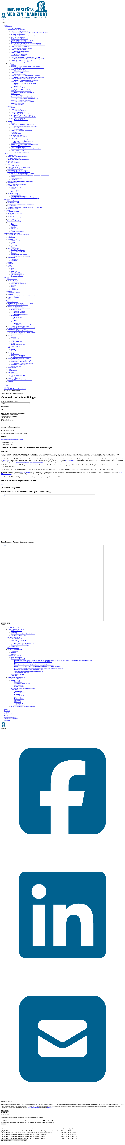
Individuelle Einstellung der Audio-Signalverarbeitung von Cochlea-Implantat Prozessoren (38, 668)
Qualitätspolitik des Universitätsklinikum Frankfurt (21, 328)
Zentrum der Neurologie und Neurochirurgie (23, 97)
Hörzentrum (14, 138)
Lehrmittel (13, 654)
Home (5, 384)
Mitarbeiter (14, 632)
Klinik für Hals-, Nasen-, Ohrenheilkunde (22, 81)
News (9, 265)
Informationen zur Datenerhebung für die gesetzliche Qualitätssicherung (30, 175)
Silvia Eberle (17, 702)
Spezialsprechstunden (16, 638)
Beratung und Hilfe (12, 185)
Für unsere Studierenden (14, 649)
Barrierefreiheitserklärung (11, 718)
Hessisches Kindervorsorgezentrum (20, 140)
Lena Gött (17, 694)
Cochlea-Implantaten (70, 460)
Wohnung (13, 288)
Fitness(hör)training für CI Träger (20, 645)
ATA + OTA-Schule (16, 269)
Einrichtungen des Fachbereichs (16, 29)
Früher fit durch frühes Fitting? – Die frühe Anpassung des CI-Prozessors (33, 665)
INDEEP (9, 214)
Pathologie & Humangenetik (18, 112)
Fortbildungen (14, 228)
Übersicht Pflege (11, 155)
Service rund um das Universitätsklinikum (18, 167)
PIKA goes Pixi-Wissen (13, 162)
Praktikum (10, 294)
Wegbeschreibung (15, 646)
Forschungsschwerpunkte (14, 217)
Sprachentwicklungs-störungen (22, 683)
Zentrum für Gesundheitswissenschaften (21, 42)
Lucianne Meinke (19, 699)
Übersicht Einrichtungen (14, 28)
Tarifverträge (14, 289)
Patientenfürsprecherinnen (18, 192)
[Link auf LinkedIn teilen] (62, 976)
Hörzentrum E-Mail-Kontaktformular (24, 643)
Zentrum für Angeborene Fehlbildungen (21, 130)
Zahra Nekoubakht (19, 696)
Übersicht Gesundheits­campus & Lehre (18, 234)
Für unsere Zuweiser (13, 648)
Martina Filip (17, 697)
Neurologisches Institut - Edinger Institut (22, 115)
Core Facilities (15, 338)
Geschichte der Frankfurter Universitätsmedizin (20, 331)
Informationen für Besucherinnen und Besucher (20, 181)
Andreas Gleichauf (19, 705)
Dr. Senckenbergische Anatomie (19, 39)
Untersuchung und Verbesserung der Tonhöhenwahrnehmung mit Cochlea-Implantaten (37, 666)
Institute (9, 106)
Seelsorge (13, 188)
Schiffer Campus (15, 94)
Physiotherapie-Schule (17, 276)
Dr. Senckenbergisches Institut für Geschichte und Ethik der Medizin (29, 32)
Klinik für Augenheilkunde (18, 69)
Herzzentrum (14, 84)
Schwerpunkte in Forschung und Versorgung (19, 326)
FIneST (13, 242)
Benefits (13, 286)
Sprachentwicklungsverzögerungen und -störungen (29, 462)
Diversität (13, 285)
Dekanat (13, 247)
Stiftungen (10, 381)
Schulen (9, 266)
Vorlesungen (14, 651)
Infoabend (10, 263)
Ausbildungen (11, 237)
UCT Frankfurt (15, 127)
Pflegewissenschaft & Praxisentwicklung (18, 159)
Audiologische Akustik (13, 655)
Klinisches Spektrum (16, 631)
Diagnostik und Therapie (17, 674)
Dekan (12, 318)
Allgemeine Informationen (18, 355)
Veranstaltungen (11, 367)
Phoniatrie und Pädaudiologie (15, 677)
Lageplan (6, 712)
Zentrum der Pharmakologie (18, 49)
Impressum (7, 720)
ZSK (8, 222)
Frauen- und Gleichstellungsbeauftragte (18, 358)
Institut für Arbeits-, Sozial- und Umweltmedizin (24, 36)
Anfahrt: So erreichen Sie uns (15, 169)
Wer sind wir (14, 351)
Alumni (13, 243)
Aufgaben (13, 227)
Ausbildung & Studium (13, 292)
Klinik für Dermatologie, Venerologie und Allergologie (25, 75)
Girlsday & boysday (16, 366)
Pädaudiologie (18, 682)
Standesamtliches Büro (17, 178)
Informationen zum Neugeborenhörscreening (23, 688)
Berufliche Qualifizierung (14, 248)
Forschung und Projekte (17, 659)
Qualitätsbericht (11, 205)
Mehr (2, 484)
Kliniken (9, 63)
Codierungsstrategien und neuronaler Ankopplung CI (28, 671)
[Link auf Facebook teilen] (62, 852)
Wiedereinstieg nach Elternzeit (19, 364)
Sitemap (6, 715)
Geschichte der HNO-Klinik (18, 635)
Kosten (13, 176)
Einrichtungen (8, 386)
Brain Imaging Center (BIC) (18, 55)
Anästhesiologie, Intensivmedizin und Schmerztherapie (25, 66)
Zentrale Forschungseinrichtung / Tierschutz (22, 60)
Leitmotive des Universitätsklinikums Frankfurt (20, 303)
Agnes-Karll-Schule (16, 273)
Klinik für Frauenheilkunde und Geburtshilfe (23, 78)
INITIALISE (11, 216)
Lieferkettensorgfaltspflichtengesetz (16, 329)
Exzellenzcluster (11, 219)
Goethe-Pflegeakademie (17, 274)
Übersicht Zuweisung (13, 201)
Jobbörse (9, 291)
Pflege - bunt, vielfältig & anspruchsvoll (18, 156)
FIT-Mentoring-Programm (14, 213)
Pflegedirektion (15, 315)
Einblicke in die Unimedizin (18, 283)
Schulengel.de (14, 377)
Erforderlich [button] (4, 1112)
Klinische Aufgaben (16, 657)
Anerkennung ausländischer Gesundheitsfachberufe (21, 295)
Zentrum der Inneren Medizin (19, 88)
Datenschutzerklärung (10, 717)
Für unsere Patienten (12, 637)
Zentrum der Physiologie (17, 52)
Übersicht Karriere (12, 279)
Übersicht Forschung (13, 211)
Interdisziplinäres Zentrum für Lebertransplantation (24, 144)
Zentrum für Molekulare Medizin (20, 46)
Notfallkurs (14, 260)
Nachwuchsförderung (17, 341)
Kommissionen (15, 321)
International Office (12, 193)
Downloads (14, 179)
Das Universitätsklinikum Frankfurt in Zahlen (19, 325)
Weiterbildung (11, 257)
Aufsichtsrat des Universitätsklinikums (17, 305)
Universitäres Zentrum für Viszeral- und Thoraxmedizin (26, 149)
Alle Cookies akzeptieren (20, 1140)
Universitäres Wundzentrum (18, 150)
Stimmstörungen (18, 685)
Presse (5, 709)
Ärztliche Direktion (16, 309)
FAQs (9, 299)
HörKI (16, 663)
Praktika (9, 262)
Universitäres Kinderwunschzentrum (21, 146)
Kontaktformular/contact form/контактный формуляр (25, 198)
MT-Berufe (14, 271)
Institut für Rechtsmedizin (18, 118)
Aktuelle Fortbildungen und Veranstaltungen (23, 706)
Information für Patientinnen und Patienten (18, 172)
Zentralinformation (12, 182)
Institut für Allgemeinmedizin (19, 37)
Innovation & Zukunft (13, 161)
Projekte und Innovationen (18, 344)
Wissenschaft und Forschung (15, 202)
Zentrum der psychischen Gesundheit (21, 100)
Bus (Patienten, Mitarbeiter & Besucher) (18, 170)
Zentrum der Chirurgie (17, 72)
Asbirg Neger (18, 700)
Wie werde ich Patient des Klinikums (21, 196)
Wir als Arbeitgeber (12, 280)
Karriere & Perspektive (13, 158)
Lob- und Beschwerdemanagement (16, 184)
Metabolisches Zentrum (17, 135)
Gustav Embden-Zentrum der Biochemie (22, 40)
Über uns (9, 236)
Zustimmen (5, 1114)
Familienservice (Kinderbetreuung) (20, 361)
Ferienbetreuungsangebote (18, 375)
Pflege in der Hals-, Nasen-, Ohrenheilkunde (23, 634)
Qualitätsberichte (8, 714)
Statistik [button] (3, 1124)
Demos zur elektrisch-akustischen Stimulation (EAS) (28, 669)
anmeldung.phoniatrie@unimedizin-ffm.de (12, 439)
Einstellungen (4, 1110)
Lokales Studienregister (17, 231)
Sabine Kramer (18, 691)
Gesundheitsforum (12, 370)
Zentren (9, 121)
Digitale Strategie (15, 346)
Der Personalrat (11, 352)
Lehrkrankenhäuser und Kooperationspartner (19, 380)
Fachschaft (14, 245)
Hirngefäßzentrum (16, 133)
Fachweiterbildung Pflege (18, 251)
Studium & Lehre (12, 239)
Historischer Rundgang (17, 334)
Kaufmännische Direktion (18, 312)
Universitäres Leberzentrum (18, 147)
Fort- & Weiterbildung (13, 297)
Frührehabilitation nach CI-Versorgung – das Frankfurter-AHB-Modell (33, 662)
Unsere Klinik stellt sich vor (14, 629)
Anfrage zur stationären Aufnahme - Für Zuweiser (20, 204)
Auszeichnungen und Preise (21, 672)
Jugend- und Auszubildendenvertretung (21, 357)
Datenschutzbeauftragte (13, 378)
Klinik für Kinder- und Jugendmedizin (21, 91)
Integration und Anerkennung (19, 254)
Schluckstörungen (25, 472)
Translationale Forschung (14, 221)
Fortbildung (14, 253)
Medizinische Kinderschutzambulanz (21, 143)
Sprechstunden (15, 680)
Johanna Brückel (18, 703)
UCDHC (9, 335)
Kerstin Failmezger (19, 692)
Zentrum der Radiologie (17, 103)
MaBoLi (9, 347)
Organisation (14, 225)
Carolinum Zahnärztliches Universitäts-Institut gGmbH (25, 57)
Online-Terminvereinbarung (18, 640)
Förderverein (10, 372)
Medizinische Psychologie (18, 34)
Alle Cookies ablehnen (6, 1140)
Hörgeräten (6, 460)
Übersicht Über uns (12, 302)
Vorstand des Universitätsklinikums (16, 306)
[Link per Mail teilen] (62, 1100)
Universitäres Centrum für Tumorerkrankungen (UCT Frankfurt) (24, 207)
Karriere (13, 343)
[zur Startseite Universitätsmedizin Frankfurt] (24, 18)
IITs (12, 230)
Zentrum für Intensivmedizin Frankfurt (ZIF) (23, 124)
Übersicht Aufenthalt (13, 166)
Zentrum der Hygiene (16, 109)
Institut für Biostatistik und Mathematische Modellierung (26, 43)
